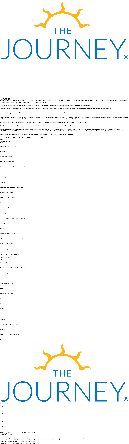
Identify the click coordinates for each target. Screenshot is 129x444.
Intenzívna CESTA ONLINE (7, 66)
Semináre (2, 64)
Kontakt (2, 87)
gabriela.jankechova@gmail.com (8, 285)
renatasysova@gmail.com (7, 331)
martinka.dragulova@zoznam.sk (8, 153)
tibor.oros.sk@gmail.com (6, 305)
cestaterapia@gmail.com (6, 274)
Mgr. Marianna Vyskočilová (7, 247)
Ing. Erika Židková (5, 338)
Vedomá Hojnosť (4, 71)
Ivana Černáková (4, 165)
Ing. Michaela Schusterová (7, 226)
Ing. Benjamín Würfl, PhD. (7, 333)
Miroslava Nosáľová (5, 216)
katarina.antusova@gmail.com (8, 148)
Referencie (3, 92)
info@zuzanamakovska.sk (7, 209)
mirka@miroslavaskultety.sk (7, 235)
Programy (2, 80)
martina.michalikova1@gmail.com (9, 214)
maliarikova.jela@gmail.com (7, 290)
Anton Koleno (4, 190)
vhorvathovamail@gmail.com (7, 280)
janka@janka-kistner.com (6, 189)
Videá (1, 93)
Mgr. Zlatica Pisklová (5, 307)
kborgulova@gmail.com (6, 158)
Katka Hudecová (4, 180)
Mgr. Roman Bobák (5, 261)
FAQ (1, 97)
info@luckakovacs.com (6, 199)
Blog (1, 95)
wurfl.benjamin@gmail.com (7, 336)
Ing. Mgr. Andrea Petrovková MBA (9, 221)
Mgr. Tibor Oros (4, 302)
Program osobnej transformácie (8, 81)
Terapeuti (2, 85)
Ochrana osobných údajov (7, 431)
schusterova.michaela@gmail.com (9, 230)
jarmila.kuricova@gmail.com (7, 204)
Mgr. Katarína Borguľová (6, 155)
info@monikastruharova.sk (7, 326)
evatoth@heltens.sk (5, 245)
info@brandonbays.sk (6, 436)
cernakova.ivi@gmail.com (6, 168)
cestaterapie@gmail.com (6, 321)
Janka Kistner (3, 185)
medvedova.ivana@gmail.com (8, 295)
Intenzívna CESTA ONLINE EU (8, 68)
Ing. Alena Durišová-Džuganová (8, 266)
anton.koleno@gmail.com (7, 194)
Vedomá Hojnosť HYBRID (7, 73)
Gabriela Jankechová (5, 281)
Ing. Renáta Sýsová (5, 327)
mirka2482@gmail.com (6, 220)
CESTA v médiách (5, 90)
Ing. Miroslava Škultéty (6, 232)
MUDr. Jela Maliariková (6, 286)
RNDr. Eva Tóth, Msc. (5, 242)
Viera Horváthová (5, 276)
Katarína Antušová (5, 144)
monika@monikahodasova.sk (8, 178)
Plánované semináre (5, 88)
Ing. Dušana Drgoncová (6, 170)
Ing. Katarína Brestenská (7, 160)
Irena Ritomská (4, 312)
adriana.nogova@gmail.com (7, 300)
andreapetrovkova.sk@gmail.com (9, 225)
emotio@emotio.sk (5, 173)
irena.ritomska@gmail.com (7, 316)
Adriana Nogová (4, 297)
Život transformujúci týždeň (7, 78)
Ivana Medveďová (5, 291)
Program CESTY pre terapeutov (8, 83)
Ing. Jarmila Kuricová (5, 201)
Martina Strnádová (5, 317)
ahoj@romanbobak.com (6, 264)
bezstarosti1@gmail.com (6, 310)
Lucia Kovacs (3, 196)
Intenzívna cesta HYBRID (7, 69)
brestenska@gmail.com (6, 163)
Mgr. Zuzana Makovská (6, 206)
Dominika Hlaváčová (5, 271)
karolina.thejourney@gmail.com (8, 240)
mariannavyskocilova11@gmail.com (9, 250)
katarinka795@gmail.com (7, 184)
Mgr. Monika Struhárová (6, 322)
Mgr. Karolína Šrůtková (6, 237)
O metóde (3, 63)
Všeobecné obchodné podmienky (9, 429)
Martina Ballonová (5, 149)
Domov (2, 61)
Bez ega (2, 76)
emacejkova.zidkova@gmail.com (8, 341)
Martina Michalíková (5, 211)
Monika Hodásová (5, 175)
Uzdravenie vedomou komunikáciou (9, 75)
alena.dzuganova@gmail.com (7, 269)
